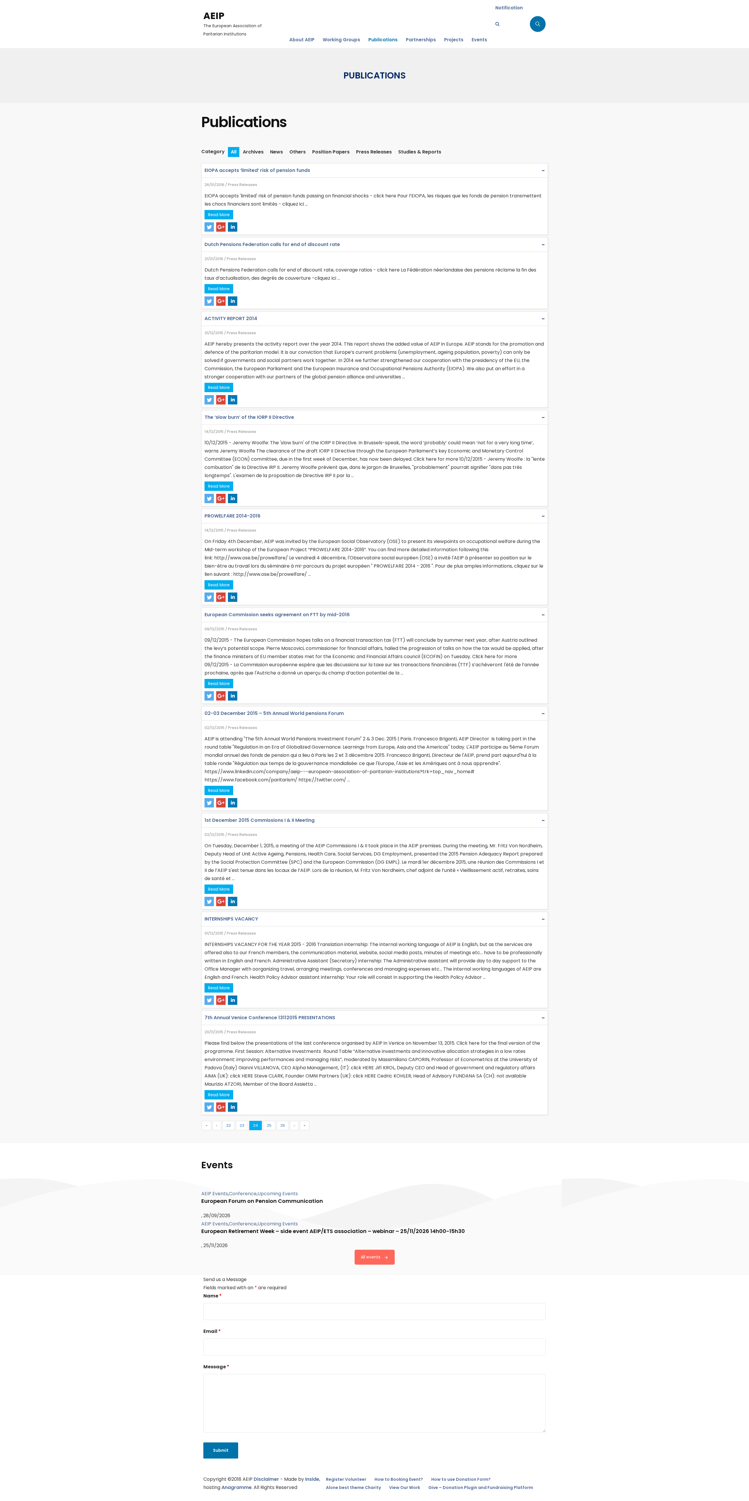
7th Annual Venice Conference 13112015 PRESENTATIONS (270, 1017)
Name (212, 1295)
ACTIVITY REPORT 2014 (231, 318)
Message (216, 1366)
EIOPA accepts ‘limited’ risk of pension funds (257, 170)
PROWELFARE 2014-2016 (232, 516)
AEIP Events (214, 1193)
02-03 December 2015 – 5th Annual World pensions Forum (274, 713)
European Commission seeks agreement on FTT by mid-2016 (277, 614)
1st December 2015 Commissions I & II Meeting (260, 820)
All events (370, 1257)
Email (212, 1331)
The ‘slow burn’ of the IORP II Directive (249, 417)
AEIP (213, 15)
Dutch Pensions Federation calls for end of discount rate (272, 244)
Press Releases (242, 184)
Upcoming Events (277, 1193)
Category (213, 151)
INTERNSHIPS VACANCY (231, 919)
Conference (243, 1193)
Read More (219, 215)
